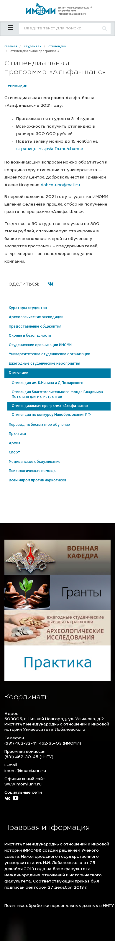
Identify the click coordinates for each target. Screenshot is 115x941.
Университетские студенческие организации (49, 354)
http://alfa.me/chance (61, 149)
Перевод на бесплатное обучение (39, 425)
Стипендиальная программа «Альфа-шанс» (50, 406)
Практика (17, 434)
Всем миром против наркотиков (37, 480)
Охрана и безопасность (30, 336)
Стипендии (15, 86)
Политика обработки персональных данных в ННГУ (59, 906)
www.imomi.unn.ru (23, 785)
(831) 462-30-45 (21, 757)
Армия (14, 443)
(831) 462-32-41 (20, 744)
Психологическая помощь (32, 471)
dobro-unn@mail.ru (60, 185)
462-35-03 (50, 744)
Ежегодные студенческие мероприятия (44, 364)
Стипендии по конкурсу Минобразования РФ (51, 415)
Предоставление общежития (35, 327)
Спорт (14, 453)
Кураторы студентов (28, 308)
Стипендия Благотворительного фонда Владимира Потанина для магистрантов (57, 394)
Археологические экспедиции (36, 317)
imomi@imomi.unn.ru (25, 771)
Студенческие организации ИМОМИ (40, 345)
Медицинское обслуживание (34, 462)
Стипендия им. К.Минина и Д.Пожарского (47, 383)
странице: (27, 149)
